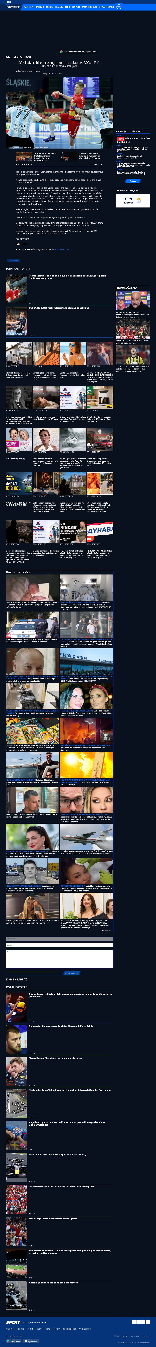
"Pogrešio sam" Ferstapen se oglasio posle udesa (55, 1058)
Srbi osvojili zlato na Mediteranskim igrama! (53, 1218)
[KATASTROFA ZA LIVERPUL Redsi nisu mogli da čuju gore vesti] (133, 329)
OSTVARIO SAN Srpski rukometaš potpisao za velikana (59, 307)
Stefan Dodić (14, 260)
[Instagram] (138, 1322)
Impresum (146, 1336)
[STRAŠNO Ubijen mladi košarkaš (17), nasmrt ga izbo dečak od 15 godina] (69, 157)
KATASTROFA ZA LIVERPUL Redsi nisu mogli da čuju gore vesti (132, 342)
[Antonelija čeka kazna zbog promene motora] (16, 1296)
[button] (70, 73)
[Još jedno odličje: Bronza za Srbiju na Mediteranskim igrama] (16, 1200)
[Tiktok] (148, 1322)
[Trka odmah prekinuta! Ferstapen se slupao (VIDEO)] (16, 1167)
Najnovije (40, 7)
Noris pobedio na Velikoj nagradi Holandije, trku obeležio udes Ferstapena (70, 1090)
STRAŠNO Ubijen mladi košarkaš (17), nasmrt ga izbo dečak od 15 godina (89, 155)
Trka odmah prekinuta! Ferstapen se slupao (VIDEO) (57, 1154)
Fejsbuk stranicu (62, 249)
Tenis (67, 7)
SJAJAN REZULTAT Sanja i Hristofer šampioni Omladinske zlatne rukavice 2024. (45, 157)
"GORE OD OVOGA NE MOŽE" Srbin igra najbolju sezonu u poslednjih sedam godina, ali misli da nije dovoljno (132, 369)
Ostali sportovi (106, 7)
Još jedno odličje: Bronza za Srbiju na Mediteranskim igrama (62, 1186)
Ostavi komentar (71, 973)
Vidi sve (133, 181)
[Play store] (13, 1341)
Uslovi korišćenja (120, 1336)
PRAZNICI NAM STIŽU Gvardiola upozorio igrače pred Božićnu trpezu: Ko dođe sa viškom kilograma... (132, 314)
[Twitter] (143, 1322)
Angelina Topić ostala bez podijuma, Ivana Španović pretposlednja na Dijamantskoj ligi (67, 1123)
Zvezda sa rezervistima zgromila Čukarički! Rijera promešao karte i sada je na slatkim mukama (133, 165)
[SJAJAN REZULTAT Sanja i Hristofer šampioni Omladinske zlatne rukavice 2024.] (24, 157)
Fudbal (49, 7)
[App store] (31, 1341)
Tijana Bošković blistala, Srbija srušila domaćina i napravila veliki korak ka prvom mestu (70, 995)
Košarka (59, 7)
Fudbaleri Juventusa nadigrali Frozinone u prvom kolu (129, 157)
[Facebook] (134, 1322)
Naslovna (28, 7)
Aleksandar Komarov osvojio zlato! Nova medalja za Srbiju (61, 1026)
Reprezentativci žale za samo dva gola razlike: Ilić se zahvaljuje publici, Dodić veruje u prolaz (68, 276)
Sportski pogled (89, 7)
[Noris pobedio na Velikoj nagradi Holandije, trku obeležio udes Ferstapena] (16, 1103)
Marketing (135, 1336)
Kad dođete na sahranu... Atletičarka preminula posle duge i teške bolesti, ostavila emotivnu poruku (70, 1251)
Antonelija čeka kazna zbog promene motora (53, 1282)
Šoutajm (76, 7)
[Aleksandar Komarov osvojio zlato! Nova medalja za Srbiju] (16, 1039)
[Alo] (8, 2)
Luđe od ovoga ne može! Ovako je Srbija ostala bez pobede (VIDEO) (131, 173)
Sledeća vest (96, 165)
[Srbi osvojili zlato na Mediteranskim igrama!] (16, 1232)
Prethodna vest (24, 165)
